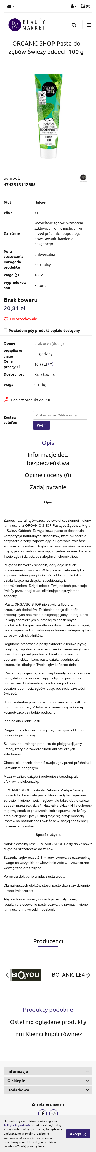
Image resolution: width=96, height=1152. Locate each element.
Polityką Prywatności (17, 1125)
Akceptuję (78, 1133)
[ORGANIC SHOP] (83, 177)
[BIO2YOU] (26, 974)
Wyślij (41, 425)
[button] (85, 6)
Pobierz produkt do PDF (31, 399)
